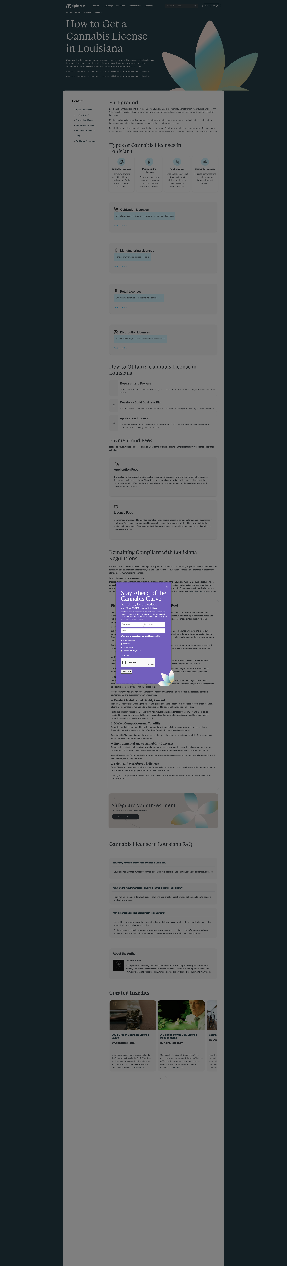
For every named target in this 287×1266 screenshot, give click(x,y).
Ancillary (126, 644)
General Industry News (132, 651)
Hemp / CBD (128, 647)
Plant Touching (129, 640)
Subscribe (126, 672)
